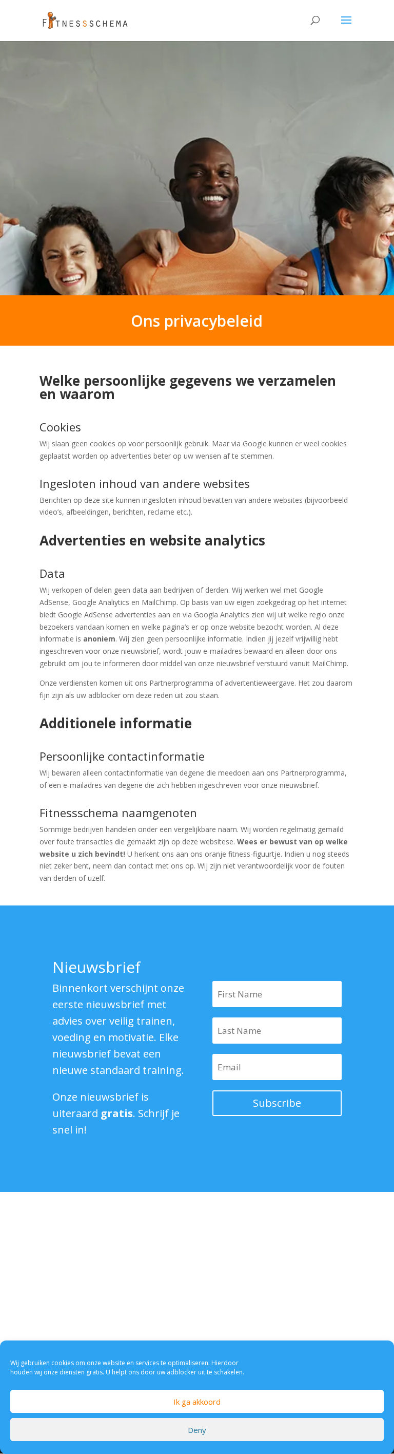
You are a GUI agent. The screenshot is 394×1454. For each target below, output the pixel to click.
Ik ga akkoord (197, 1401)
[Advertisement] (157, 1309)
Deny (197, 1430)
